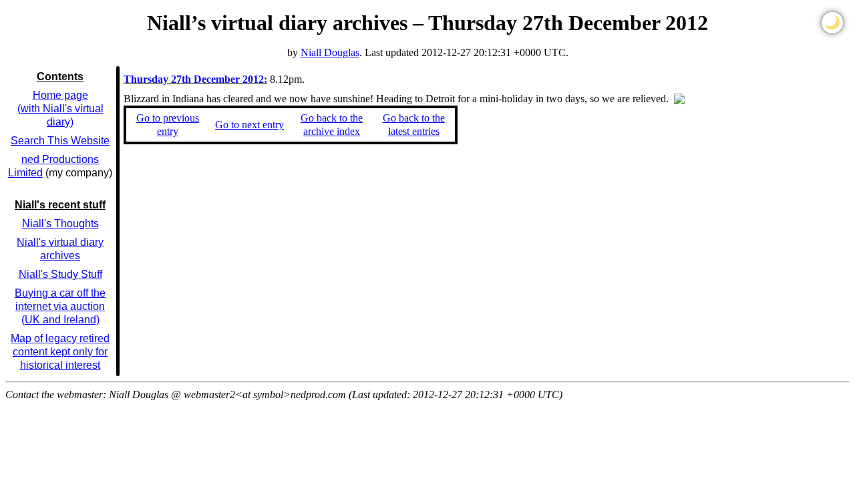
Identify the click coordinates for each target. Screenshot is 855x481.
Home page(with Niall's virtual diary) (60, 109)
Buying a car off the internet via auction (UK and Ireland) (60, 306)
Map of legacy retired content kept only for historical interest (60, 352)
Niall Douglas (330, 52)
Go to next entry (249, 124)
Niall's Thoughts (60, 223)
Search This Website (60, 140)
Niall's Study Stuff (60, 274)
